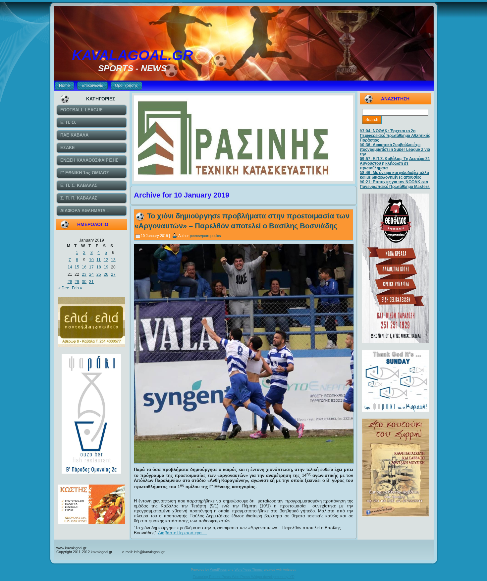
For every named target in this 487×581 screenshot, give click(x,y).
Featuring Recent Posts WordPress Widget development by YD (244, 577)
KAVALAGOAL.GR (132, 55)
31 (91, 281)
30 (84, 281)
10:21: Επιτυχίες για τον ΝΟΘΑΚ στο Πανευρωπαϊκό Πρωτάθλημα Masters (395, 184)
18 (98, 267)
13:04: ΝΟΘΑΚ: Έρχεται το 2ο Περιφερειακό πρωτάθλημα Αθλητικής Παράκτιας (395, 136)
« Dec (63, 288)
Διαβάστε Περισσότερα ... (182, 532)
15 (77, 267)
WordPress (218, 569)
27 (113, 274)
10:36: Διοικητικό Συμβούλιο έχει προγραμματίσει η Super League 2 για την (395, 149)
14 (70, 267)
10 (91, 260)
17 (91, 267)
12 (106, 260)
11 (98, 260)
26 (106, 274)
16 (84, 267)
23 (84, 274)
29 (77, 281)
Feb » (77, 288)
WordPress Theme (249, 569)
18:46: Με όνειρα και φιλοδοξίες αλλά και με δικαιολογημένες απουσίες (394, 175)
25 (98, 274)
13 (113, 260)
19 (106, 267)
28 (70, 281)
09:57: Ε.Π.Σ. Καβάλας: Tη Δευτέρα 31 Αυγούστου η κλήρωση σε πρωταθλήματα (395, 163)
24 (91, 274)
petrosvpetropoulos (205, 235)
